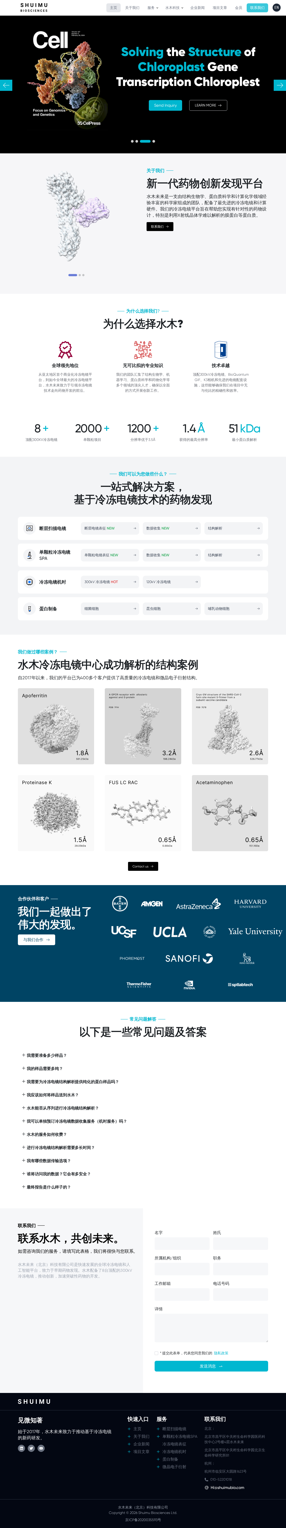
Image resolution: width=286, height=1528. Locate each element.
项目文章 (141, 1451)
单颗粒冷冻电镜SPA (180, 1436)
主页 (137, 1428)
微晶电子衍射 (174, 1466)
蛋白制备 (170, 1459)
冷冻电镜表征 (174, 1444)
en (276, 7)
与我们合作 (33, 939)
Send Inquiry (165, 105)
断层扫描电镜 (174, 1428)
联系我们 (157, 226)
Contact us (140, 866)
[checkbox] (156, 1353)
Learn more (205, 105)
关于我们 (141, 1436)
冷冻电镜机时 (174, 1451)
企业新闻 (141, 1444)
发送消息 (208, 1366)
